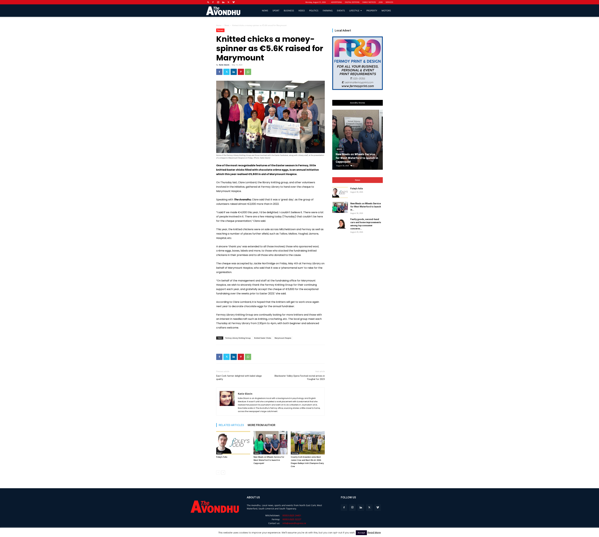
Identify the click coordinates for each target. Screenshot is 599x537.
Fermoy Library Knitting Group (238, 338)
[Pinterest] (241, 72)
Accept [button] (361, 532)
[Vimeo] (233, 2)
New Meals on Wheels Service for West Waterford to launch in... (365, 206)
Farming (328, 10)
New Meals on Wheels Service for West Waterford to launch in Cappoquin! (268, 460)
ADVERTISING (336, 2)
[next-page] (223, 473)
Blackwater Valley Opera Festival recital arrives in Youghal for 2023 (300, 377)
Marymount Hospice (283, 338)
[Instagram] (218, 2)
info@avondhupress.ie (294, 523)
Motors (386, 10)
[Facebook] (213, 2)
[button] (208, 2)
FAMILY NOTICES (369, 2)
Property (371, 10)
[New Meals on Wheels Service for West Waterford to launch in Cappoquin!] (270, 442)
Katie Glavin (224, 65)
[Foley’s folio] (233, 442)
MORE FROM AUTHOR (261, 425)
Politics (313, 10)
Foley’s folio (221, 457)
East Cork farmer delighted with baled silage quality (239, 377)
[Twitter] (228, 2)
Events (341, 10)
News (265, 10)
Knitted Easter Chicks (262, 338)
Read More (374, 532)
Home (219, 25)
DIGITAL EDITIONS (352, 2)
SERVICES (389, 2)
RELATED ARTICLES (231, 425)
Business (289, 10)
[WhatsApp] (248, 72)
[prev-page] (218, 473)
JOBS (381, 2)
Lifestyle (354, 10)
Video (301, 10)
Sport (276, 10)
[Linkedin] (223, 2)
